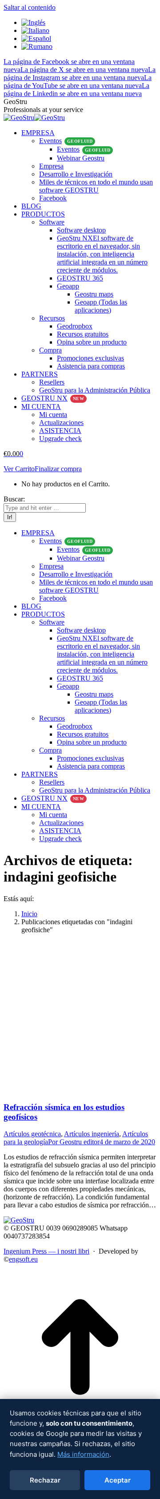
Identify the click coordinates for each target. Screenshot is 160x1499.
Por (74, 1142)
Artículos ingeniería (91, 1134)
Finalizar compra (58, 469)
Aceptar (117, 1480)
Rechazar (45, 1480)
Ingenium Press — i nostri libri (46, 1251)
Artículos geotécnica (32, 1134)
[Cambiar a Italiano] (35, 30)
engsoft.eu (23, 1259)
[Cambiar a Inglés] (33, 22)
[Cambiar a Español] (36, 38)
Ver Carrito (19, 469)
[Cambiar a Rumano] (36, 46)
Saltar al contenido (30, 7)
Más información (83, 1454)
